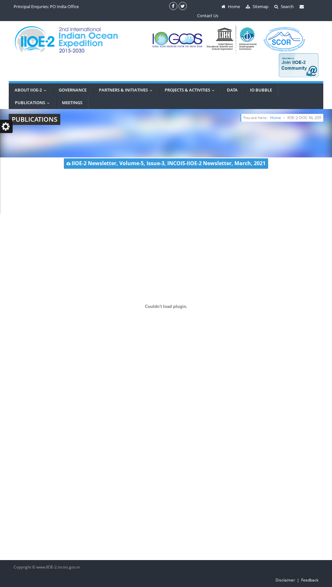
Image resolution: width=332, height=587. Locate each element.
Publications (34, 102)
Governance (73, 90)
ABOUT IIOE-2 (32, 90)
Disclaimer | (288, 580)
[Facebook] (173, 6)
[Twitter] (183, 6)
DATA (232, 90)
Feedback (309, 580)
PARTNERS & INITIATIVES (127, 90)
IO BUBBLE (261, 90)
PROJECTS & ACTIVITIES (191, 90)
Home (275, 117)
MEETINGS (72, 102)
